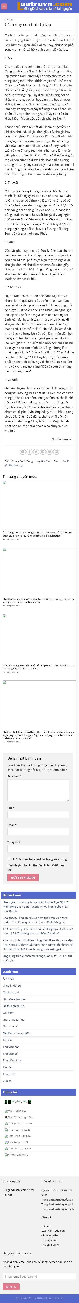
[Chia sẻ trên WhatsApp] (23, 452)
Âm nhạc (8, 978)
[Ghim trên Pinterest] (49, 452)
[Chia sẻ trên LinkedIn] (56, 452)
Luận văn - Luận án (53, 1230)
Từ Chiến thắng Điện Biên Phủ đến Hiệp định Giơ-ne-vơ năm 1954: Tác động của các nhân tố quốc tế (38, 667)
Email (12, 825)
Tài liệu (7, 1040)
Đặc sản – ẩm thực (14, 999)
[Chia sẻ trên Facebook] (29, 452)
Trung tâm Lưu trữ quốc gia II (57, 1204)
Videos (7, 1081)
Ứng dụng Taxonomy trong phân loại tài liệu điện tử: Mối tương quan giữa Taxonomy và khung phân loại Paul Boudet (37, 534)
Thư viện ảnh (11, 1047)
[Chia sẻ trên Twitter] (36, 452)
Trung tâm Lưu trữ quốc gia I (57, 1199)
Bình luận (14, 776)
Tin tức (7, 1067)
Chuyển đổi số (12, 985)
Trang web (14, 842)
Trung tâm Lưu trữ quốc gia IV (57, 1209)
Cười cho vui (11, 992)
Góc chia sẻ (10, 1026)
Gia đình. (10, 19)
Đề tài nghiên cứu (14, 1006)
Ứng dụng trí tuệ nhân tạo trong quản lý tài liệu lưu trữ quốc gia (37, 958)
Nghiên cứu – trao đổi (16, 1033)
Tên (10, 808)
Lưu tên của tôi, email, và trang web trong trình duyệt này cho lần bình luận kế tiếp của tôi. (37, 864)
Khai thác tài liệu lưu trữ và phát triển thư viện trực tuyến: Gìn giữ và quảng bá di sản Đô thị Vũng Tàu (38, 600)
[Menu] (4, 6)
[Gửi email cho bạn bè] (43, 452)
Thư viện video (12, 1060)
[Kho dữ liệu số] (41, 6)
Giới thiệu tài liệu (13, 1019)
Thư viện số (10, 1053)
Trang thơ (9, 1074)
